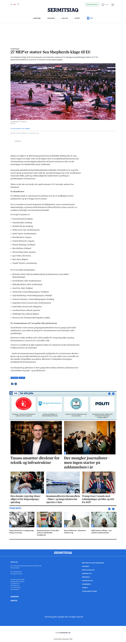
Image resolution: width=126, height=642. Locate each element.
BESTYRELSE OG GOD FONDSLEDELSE (93, 563)
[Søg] (18, 5)
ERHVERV (51, 18)
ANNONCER (14, 600)
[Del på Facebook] (12, 384)
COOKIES (85, 587)
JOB (91, 18)
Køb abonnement (92, 4)
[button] (109, 393)
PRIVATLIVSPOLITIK (88, 570)
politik (21, 377)
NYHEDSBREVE (86, 584)
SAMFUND (37, 18)
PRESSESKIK (86, 577)
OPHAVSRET (85, 566)
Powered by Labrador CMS (63, 639)
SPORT (77, 18)
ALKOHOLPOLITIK (87, 580)
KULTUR (65, 18)
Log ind (107, 4)
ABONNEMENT (15, 596)
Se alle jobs (26, 393)
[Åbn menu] (112, 4)
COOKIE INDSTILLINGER (89, 591)
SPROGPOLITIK (86, 573)
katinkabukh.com (65, 632)
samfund (14, 377)
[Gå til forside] (63, 10)
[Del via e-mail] (15, 384)
